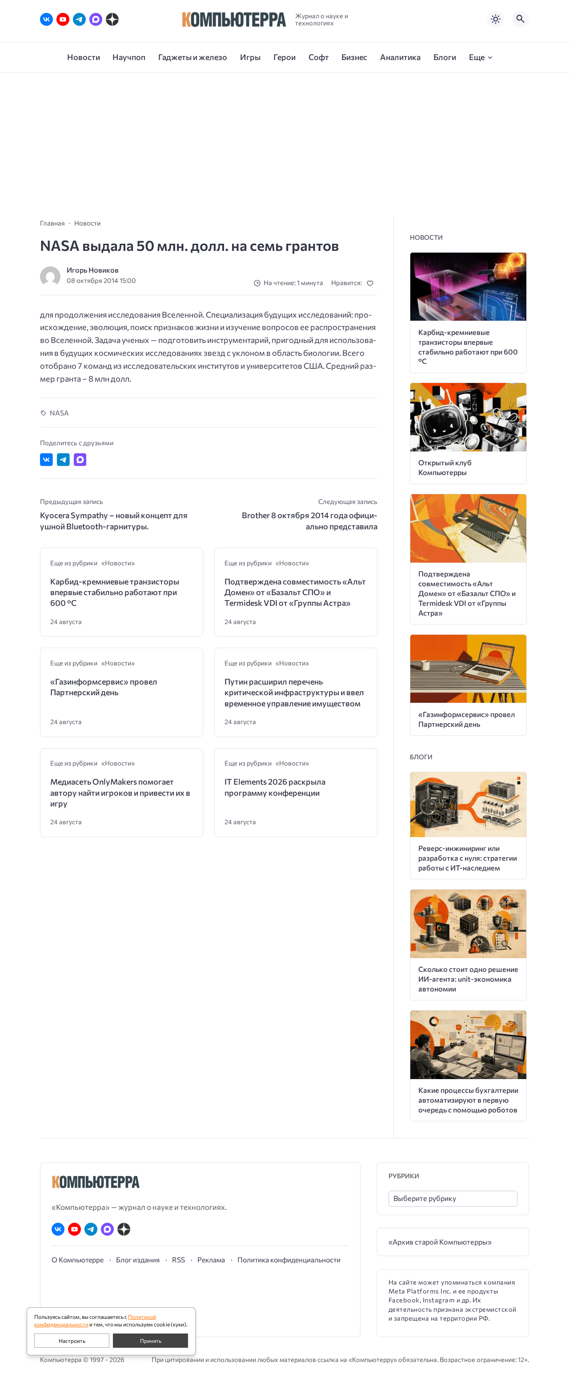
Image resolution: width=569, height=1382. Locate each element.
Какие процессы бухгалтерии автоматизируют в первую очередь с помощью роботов (468, 1100)
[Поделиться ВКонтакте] (46, 459)
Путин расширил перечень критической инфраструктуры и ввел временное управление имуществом (294, 692)
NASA (59, 412)
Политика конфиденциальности (289, 1259)
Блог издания (138, 1259)
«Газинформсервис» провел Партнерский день (103, 687)
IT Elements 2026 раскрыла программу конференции (274, 787)
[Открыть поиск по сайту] (520, 19)
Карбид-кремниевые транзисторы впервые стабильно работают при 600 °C (114, 592)
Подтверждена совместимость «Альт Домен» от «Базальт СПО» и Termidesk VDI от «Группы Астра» (295, 592)
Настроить (72, 1341)
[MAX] (95, 19)
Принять (150, 1341)
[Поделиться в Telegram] (63, 459)
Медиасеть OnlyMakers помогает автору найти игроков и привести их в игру (120, 792)
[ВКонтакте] (46, 19)
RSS (178, 1259)
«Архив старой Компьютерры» (440, 1241)
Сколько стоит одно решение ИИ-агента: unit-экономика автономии (468, 979)
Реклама (211, 1259)
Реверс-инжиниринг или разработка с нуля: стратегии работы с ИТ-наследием (467, 858)
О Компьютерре (78, 1259)
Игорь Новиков (93, 270)
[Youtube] (62, 19)
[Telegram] (79, 19)
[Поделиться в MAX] (80, 459)
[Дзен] (112, 19)
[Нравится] (371, 283)
